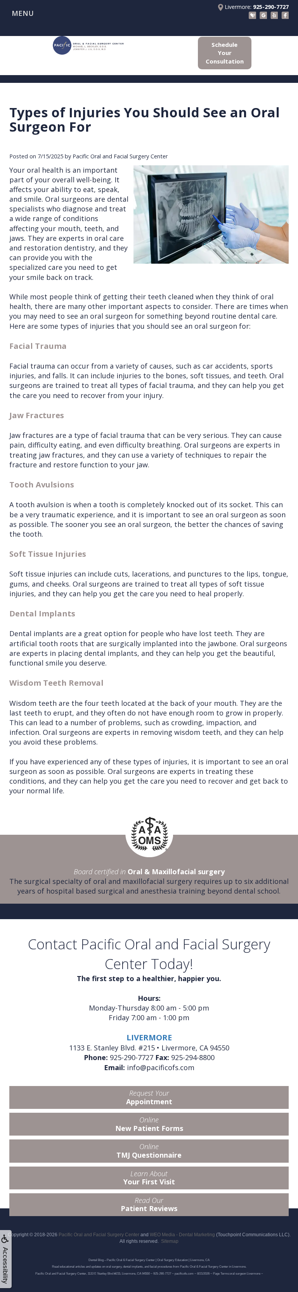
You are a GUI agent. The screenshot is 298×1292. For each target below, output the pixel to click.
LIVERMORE (149, 1037)
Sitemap (169, 1241)
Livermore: (256, 6)
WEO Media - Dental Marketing (182, 1234)
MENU (23, 13)
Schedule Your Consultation (225, 53)
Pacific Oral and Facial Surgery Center (99, 1234)
